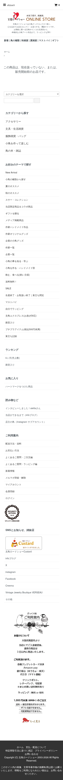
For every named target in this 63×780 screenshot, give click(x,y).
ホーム (7, 51)
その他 (8, 599)
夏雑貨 (33, 40)
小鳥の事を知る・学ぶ (16, 261)
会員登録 (10, 491)
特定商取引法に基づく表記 (19, 750)
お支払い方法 (12, 450)
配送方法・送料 (13, 443)
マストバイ (44, 40)
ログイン (10, 498)
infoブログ (10, 558)
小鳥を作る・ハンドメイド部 (20, 267)
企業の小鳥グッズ (14, 240)
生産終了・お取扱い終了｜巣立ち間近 (24, 295)
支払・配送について (36, 747)
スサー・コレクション (16, 199)
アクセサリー (13, 121)
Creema (9, 585)
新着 (6, 40)
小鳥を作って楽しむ (17, 143)
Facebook (10, 578)
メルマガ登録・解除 (15, 477)
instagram (10, 572)
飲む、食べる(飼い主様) (17, 274)
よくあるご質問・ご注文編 (19, 457)
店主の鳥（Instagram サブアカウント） (25, 421)
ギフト (55, 40)
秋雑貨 (24, 40)
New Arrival (11, 172)
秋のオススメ (12, 192)
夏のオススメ (12, 186)
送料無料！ (11, 281)
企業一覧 (10, 254)
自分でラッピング (14, 308)
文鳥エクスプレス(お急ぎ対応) (21, 315)
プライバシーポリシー (46, 750)
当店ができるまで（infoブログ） (22, 415)
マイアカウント (13, 484)
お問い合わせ (31, 753)
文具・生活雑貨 (14, 129)
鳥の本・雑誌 (13, 150)
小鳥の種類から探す (15, 179)
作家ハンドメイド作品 (16, 227)
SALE (8, 288)
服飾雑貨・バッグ (15, 136)
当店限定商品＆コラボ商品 (19, 206)
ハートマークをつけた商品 (19, 386)
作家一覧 (10, 247)
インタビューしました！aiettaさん (23, 408)
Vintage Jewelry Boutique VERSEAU (23, 592)
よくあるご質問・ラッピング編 (21, 464)
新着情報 (10, 470)
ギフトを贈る (12, 213)
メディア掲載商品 (14, 220)
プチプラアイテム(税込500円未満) (22, 329)
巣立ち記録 (11, 336)
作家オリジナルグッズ (16, 233)
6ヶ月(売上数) (12, 357)
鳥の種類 (15, 40)
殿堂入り (10, 322)
